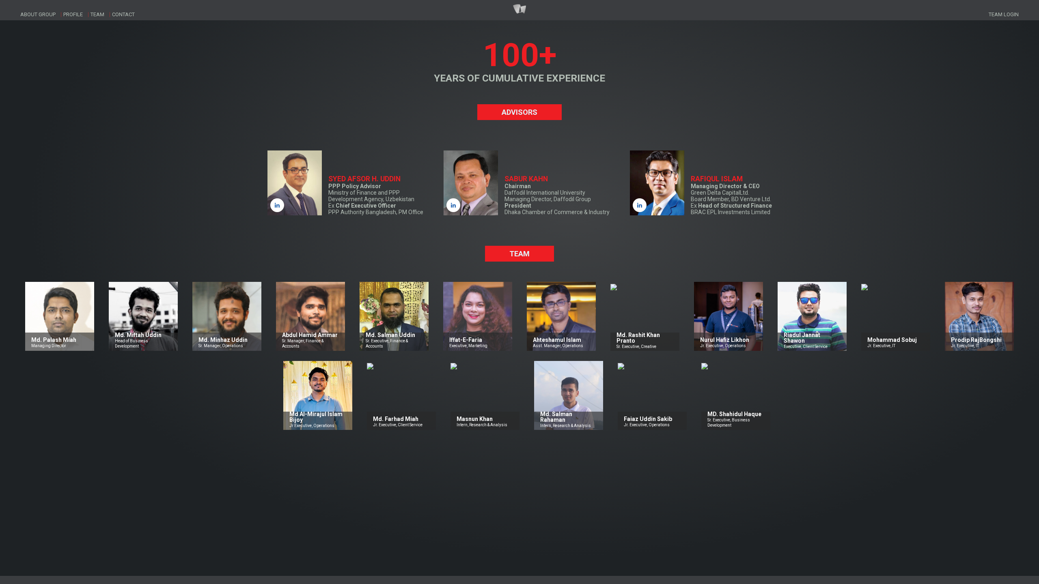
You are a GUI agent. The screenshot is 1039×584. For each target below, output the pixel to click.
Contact (123, 14)
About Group (38, 14)
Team (97, 14)
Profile (73, 14)
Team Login (1004, 14)
